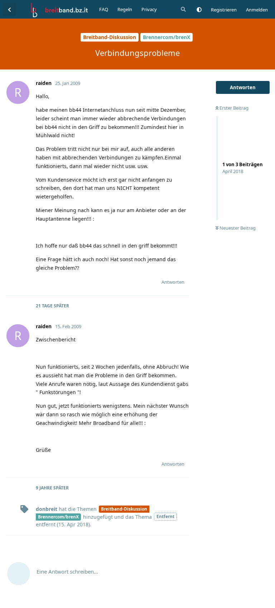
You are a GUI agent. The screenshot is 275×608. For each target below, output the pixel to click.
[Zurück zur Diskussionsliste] (9, 9)
